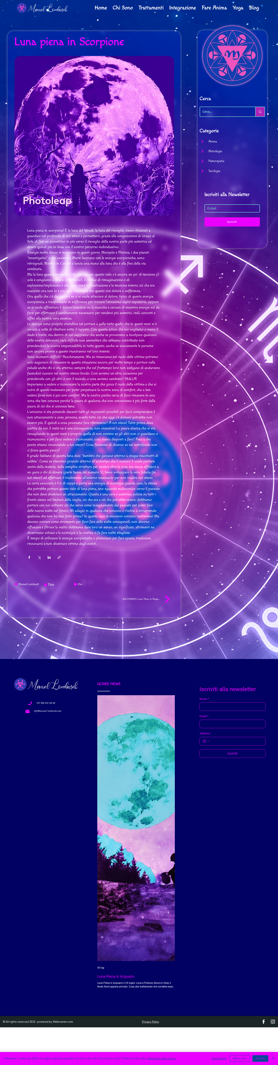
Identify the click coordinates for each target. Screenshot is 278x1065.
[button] (163, 859)
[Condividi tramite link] (59, 557)
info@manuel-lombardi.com (47, 711)
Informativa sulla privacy (162, 1058)
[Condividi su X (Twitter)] (39, 557)
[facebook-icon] (263, 859)
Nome (204, 699)
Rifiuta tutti (239, 1058)
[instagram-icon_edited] (273, 859)
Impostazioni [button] (219, 1058)
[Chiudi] (273, 1058)
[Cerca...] (260, 111)
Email (203, 716)
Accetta (260, 1058)
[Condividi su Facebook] (29, 557)
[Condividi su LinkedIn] (49, 557)
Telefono (204, 733)
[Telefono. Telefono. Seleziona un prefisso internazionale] (206, 741)
